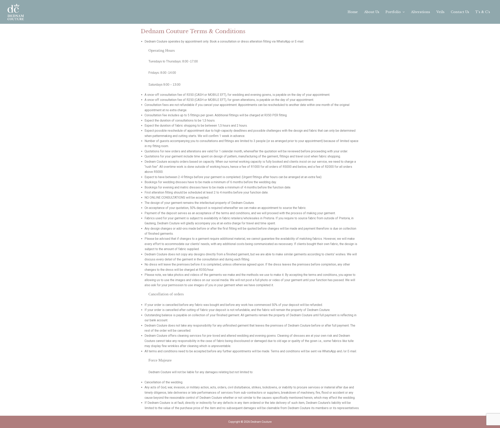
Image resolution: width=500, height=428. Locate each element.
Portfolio (393, 12)
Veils (440, 12)
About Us (371, 12)
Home (353, 12)
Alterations (420, 12)
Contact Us (460, 12)
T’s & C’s (482, 12)
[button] (403, 12)
